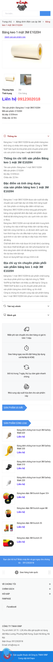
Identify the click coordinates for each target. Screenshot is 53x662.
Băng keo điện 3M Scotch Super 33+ (33, 493)
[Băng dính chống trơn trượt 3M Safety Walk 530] (8, 450)
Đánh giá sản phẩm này (15, 37)
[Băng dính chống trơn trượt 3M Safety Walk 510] (8, 466)
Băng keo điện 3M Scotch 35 (29, 523)
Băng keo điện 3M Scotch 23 (29, 538)
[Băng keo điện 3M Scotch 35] (8, 528)
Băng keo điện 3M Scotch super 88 (32, 508)
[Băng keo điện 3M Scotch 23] (8, 543)
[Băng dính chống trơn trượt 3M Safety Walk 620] (8, 435)
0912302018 (29, 99)
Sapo (32, 658)
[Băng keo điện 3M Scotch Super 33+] (8, 498)
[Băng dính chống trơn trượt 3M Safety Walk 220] (8, 482)
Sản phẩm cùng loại (15, 423)
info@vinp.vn (14, 645)
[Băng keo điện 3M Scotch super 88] (8, 513)
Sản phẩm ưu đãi (13, 407)
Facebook (11, 606)
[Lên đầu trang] (47, 653)
